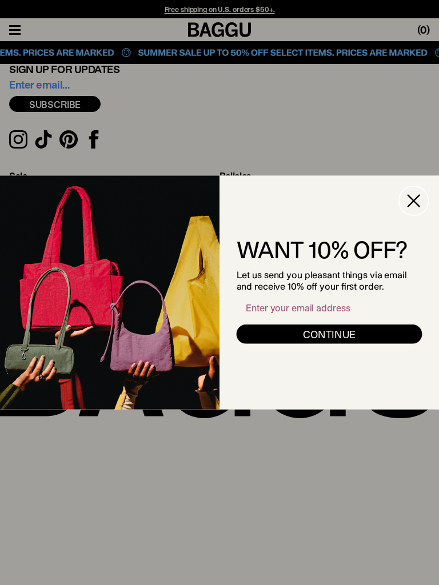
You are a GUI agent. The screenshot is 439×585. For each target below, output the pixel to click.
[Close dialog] (414, 201)
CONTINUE (329, 334)
